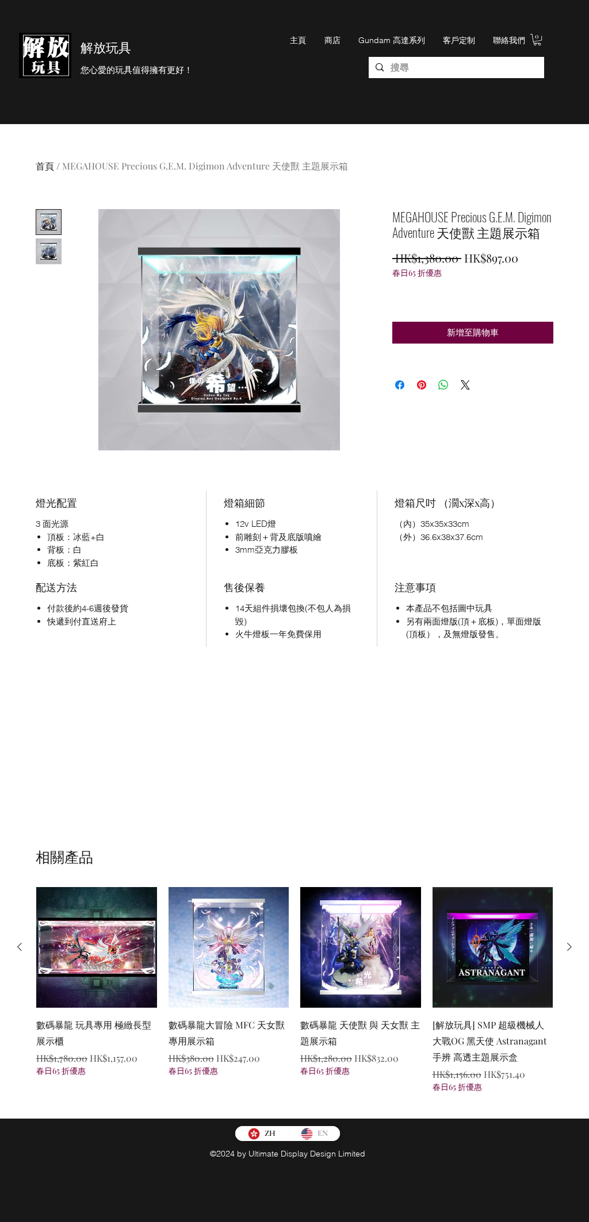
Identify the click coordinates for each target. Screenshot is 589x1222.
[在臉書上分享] (400, 385)
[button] (537, 39)
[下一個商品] (569, 947)
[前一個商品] (19, 947)
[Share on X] (465, 385)
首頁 (45, 166)
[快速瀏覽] (96, 947)
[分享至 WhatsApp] (443, 385)
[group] (294, 997)
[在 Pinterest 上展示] (422, 385)
